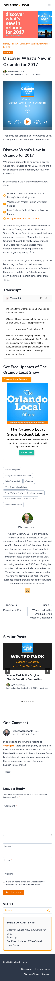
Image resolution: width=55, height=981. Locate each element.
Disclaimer (27, 969)
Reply (8, 772)
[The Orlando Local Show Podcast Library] (27, 424)
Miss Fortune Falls (13, 481)
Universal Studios (13, 498)
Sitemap (45, 974)
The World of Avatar (14, 493)
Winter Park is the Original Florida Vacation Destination (41, 611)
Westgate (9, 745)
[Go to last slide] (7, 671)
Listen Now (26, 452)
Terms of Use (31, 974)
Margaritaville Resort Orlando (23, 218)
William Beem (16, 71)
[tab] (22, 701)
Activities (44, 688)
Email (8, 860)
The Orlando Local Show (16, 487)
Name (8, 846)
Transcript (12, 937)
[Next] (47, 671)
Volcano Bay (30, 498)
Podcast (8, 52)
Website (8, 873)
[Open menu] (49, 5)
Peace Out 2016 (12, 608)
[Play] (28, 122)
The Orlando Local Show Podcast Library (27, 432)
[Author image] (5, 71)
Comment (10, 805)
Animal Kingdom (12, 469)
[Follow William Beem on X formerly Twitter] (27, 590)
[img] (27, 111)
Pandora (29, 481)
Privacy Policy (42, 969)
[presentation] (27, 656)
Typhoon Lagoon (35, 493)
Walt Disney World (13, 504)
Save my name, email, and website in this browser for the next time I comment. (25, 883)
